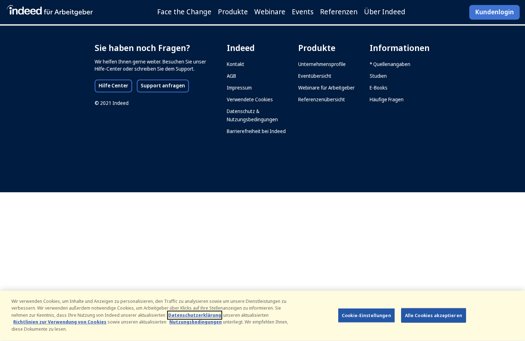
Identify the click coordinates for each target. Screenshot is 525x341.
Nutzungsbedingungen (195, 322)
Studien (378, 76)
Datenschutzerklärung (194, 315)
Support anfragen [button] (165, 85)
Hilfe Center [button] (115, 85)
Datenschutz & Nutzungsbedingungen (252, 115)
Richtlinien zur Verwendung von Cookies (59, 322)
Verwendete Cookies (250, 99)
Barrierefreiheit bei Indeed (256, 131)
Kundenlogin (494, 12)
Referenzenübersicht (321, 99)
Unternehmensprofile (322, 64)
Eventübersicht (314, 76)
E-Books (379, 87)
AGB (231, 76)
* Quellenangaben (390, 64)
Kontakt (235, 64)
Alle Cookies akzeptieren (433, 315)
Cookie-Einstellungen (366, 315)
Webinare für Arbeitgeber (326, 87)
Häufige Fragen (387, 99)
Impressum (239, 87)
